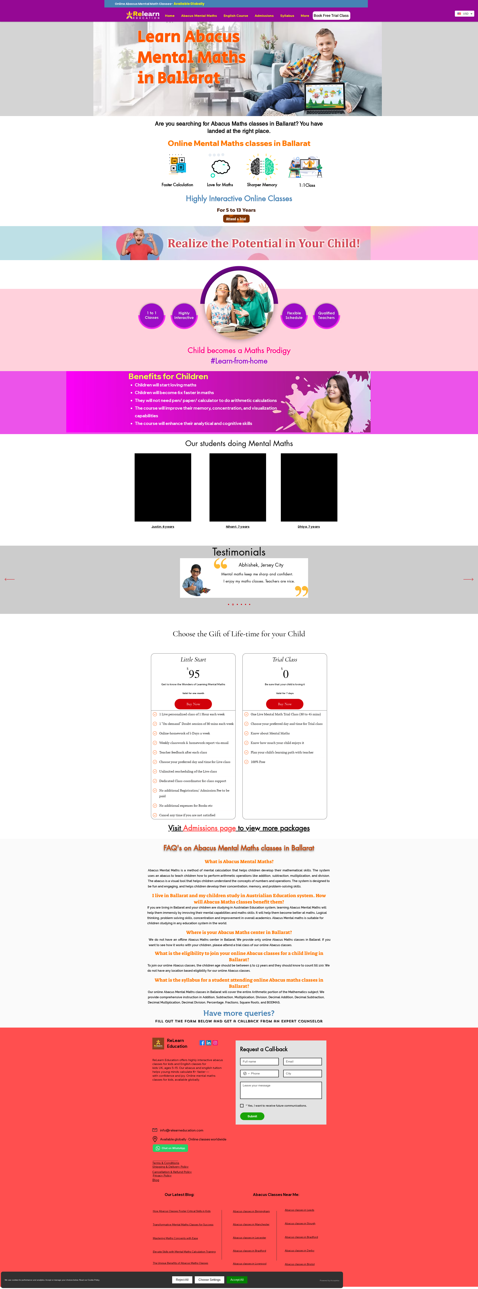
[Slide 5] (245, 604)
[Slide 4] (241, 604)
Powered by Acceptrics (329, 1280)
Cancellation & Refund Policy (172, 1172)
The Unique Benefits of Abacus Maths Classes (180, 1263)
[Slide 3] (237, 604)
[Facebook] (202, 1042)
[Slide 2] (232, 604)
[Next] (468, 579)
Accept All (237, 1279)
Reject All (182, 1279)
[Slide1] (228, 604)
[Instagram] (215, 1042)
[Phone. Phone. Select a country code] (246, 1073)
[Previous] (10, 579)
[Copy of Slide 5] (249, 604)
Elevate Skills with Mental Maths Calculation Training (184, 1251)
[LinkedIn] (208, 1042)
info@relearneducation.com (181, 1130)
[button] (199, 15)
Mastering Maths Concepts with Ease (175, 1238)
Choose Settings (209, 1279)
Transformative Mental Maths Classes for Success (183, 1224)
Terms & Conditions (165, 1163)
